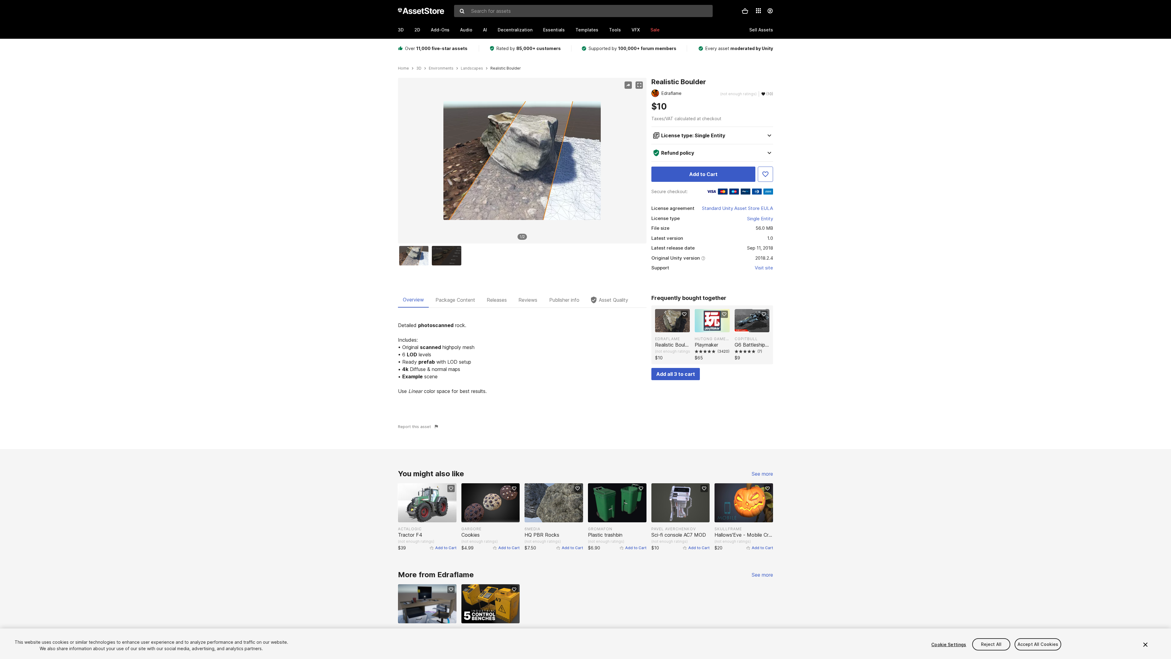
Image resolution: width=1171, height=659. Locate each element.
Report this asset (414, 426)
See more (762, 474)
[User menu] (770, 11)
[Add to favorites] (684, 314)
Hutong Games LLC (712, 339)
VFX (636, 29)
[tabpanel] (522, 358)
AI (485, 29)
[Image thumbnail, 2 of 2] (448, 255)
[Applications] (758, 10)
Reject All (991, 644)
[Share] (628, 85)
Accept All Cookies (1038, 644)
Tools (615, 29)
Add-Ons (440, 29)
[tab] (413, 300)
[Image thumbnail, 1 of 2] (415, 255)
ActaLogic (410, 529)
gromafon (600, 529)
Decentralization (515, 29)
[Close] (1145, 644)
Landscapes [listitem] (472, 68)
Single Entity (760, 218)
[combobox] (583, 11)
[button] (745, 11)
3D (401, 29)
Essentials (554, 29)
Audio (466, 29)
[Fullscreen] (639, 85)
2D (417, 29)
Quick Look (675, 327)
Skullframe (728, 529)
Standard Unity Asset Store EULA (737, 208)
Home (403, 68)
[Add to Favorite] (765, 174)
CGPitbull (746, 339)
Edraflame (667, 339)
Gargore (471, 529)
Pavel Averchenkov (673, 529)
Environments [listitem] (441, 68)
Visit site (764, 268)
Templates (586, 29)
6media (532, 529)
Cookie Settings (948, 644)
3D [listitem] (418, 68)
